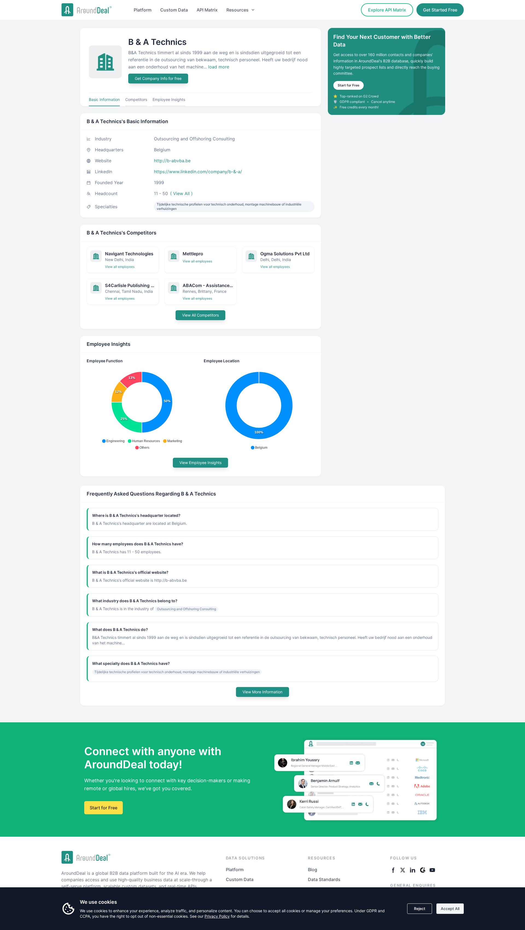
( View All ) (181, 193)
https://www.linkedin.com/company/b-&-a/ (198, 171)
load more (218, 66)
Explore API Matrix (387, 10)
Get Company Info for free (158, 78)
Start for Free (348, 85)
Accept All (450, 908)
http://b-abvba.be (172, 160)
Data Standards (324, 879)
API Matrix (207, 10)
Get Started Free (440, 10)
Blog (312, 869)
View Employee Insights (200, 462)
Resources (237, 10)
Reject (419, 908)
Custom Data (174, 10)
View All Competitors (200, 315)
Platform (142, 10)
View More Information (262, 691)
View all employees (120, 267)
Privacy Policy (217, 916)
